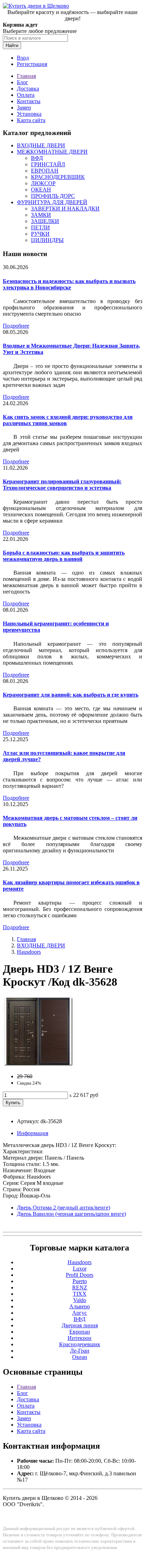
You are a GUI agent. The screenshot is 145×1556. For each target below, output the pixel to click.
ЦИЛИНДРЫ (47, 240)
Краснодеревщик (79, 1344)
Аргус (79, 1313)
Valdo (79, 1300)
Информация (32, 1133)
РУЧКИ (40, 234)
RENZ (79, 1287)
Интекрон (80, 1338)
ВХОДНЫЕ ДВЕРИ (41, 145)
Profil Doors (79, 1275)
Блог (22, 82)
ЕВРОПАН (44, 171)
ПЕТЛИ (40, 227)
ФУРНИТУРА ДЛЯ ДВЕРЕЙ (52, 202)
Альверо (79, 1306)
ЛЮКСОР (43, 183)
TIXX (80, 1294)
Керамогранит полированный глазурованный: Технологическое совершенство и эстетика (62, 484)
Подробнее (16, 326)
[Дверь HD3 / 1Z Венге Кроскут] (38, 1064)
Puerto (79, 1281)
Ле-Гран (79, 1351)
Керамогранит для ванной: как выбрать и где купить (70, 695)
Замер (24, 107)
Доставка (28, 89)
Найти (12, 45)
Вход (23, 58)
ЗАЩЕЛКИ (45, 221)
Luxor (80, 1269)
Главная (26, 76)
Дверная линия (80, 1325)
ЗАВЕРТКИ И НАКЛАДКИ (65, 209)
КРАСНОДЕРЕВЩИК (58, 177)
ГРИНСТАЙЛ (48, 164)
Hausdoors (29, 952)
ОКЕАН (41, 190)
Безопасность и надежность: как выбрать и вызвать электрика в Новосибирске (69, 284)
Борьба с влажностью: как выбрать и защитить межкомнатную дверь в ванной (64, 556)
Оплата (25, 95)
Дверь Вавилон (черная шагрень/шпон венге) (71, 1214)
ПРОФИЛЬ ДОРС (53, 196)
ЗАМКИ (41, 215)
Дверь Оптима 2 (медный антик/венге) (63, 1207)
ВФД (37, 158)
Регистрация (32, 64)
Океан (79, 1357)
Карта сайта (31, 120)
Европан (79, 1332)
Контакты (28, 101)
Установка (29, 114)
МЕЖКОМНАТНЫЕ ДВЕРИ (52, 152)
